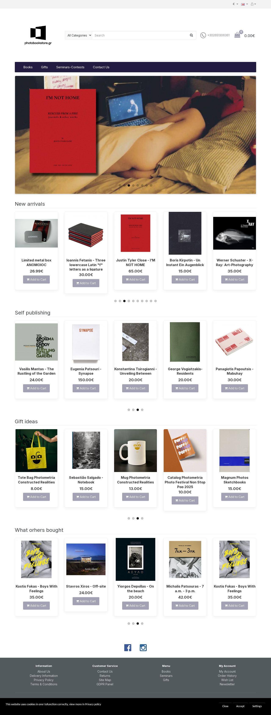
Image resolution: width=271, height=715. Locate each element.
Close (225, 706)
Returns (105, 675)
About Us (43, 671)
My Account (227, 671)
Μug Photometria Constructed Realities (86, 479)
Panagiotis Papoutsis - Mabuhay (185, 371)
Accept (240, 706)
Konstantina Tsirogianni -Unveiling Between (86, 371)
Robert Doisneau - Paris (234, 260)
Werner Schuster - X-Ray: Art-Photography (185, 262)
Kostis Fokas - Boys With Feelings (185, 588)
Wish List (227, 680)
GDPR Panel (105, 684)
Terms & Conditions (43, 684)
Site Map (105, 680)
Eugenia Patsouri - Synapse (36, 371)
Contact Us (101, 67)
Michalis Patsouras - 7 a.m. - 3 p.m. (135, 588)
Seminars (166, 675)
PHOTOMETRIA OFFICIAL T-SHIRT (235, 479)
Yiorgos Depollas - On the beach (86, 588)
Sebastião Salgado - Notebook (36, 479)
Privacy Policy (44, 680)
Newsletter (227, 684)
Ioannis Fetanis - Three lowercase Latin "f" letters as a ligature (36, 264)
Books (28, 67)
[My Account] (253, 4)
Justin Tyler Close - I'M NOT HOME (86, 262)
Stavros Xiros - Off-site (36, 586)
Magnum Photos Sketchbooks (185, 479)
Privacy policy (93, 704)
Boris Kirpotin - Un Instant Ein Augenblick (135, 262)
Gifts (44, 67)
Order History (227, 675)
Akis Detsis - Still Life (234, 369)
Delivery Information (44, 675)
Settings (257, 706)
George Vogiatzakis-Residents (135, 371)
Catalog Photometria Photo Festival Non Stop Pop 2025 (135, 481)
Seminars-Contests (70, 67)
